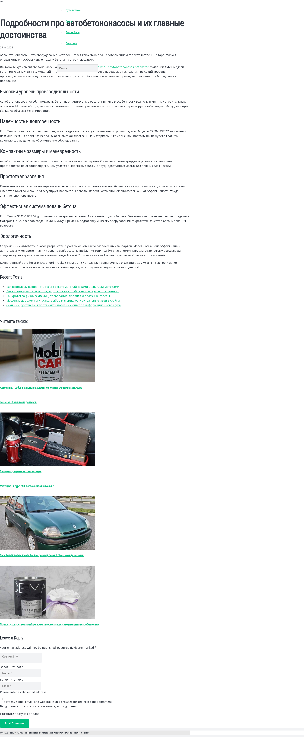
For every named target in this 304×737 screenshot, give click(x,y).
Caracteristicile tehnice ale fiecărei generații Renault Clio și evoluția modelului (42, 555)
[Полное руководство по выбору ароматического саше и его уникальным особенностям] (47, 618)
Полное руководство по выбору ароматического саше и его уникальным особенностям (49, 624)
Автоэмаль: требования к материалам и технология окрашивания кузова (41, 387)
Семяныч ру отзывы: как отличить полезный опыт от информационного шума (63, 305)
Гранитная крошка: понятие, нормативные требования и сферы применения (62, 291)
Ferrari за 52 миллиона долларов (18, 402)
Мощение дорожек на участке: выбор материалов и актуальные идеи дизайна (63, 300)
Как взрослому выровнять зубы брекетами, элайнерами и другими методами (62, 287)
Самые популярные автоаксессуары (20, 471)
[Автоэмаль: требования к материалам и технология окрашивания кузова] (47, 381)
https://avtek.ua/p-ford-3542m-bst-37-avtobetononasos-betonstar (103, 67)
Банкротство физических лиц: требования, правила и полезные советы (58, 296)
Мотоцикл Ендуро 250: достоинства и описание (27, 486)
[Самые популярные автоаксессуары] (47, 465)
